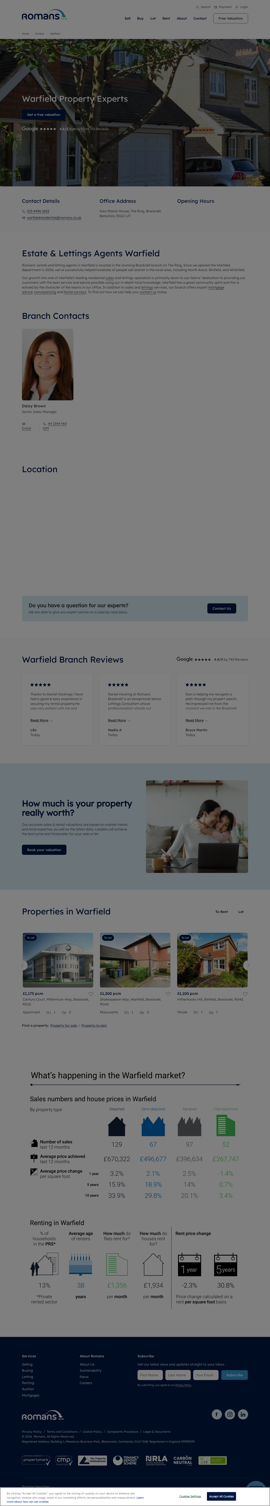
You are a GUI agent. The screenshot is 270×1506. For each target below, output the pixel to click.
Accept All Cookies (221, 1496)
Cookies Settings (190, 1496)
